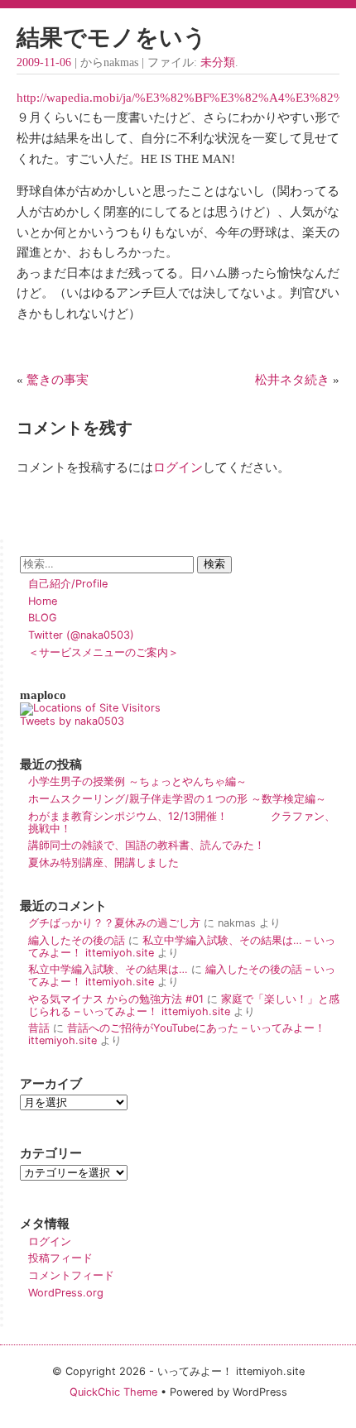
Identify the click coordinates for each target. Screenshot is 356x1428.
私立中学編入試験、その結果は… (108, 969)
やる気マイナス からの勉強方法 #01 (116, 999)
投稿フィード (60, 1258)
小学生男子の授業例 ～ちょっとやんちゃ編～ (137, 781)
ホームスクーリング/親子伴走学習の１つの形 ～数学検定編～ (177, 799)
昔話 (39, 1028)
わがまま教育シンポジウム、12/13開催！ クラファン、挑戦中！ (181, 822)
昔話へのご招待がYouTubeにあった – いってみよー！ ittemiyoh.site (176, 1034)
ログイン (178, 467)
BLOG (42, 617)
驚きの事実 (57, 379)
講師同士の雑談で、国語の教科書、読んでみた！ (146, 845)
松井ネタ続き (292, 379)
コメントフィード (71, 1275)
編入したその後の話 (76, 940)
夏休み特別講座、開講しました (103, 862)
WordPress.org (65, 1293)
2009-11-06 (44, 62)
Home (42, 601)
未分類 (217, 62)
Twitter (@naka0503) (81, 635)
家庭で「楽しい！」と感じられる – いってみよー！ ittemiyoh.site (183, 1005)
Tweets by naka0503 (72, 721)
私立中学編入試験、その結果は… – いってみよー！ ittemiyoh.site (181, 946)
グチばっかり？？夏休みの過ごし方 (114, 923)
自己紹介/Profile (68, 583)
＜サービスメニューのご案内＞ (103, 652)
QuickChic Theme (113, 1392)
